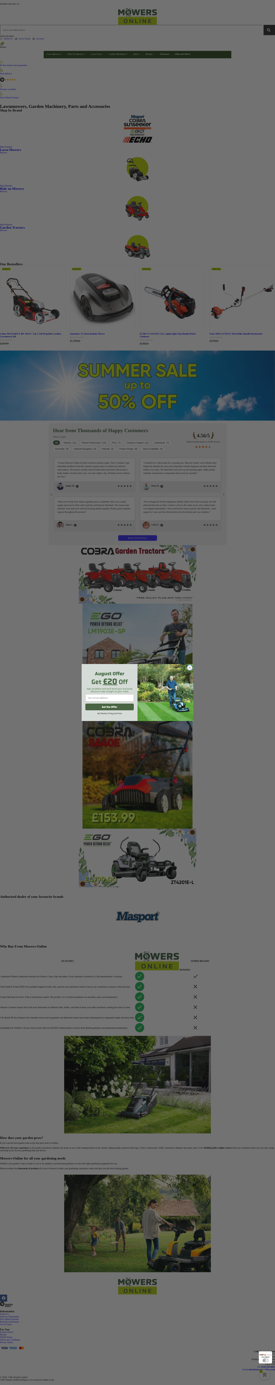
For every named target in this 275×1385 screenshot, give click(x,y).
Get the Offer (109, 707)
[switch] (265, 1360)
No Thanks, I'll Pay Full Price (109, 713)
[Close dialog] (189, 667)
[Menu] (270, 1353)
